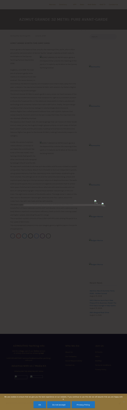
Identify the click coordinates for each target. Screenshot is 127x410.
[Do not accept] (124, 402)
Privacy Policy (83, 404)
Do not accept (58, 404)
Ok (39, 404)
